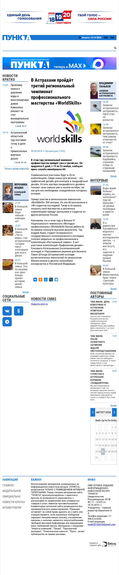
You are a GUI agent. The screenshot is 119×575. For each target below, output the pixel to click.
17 (96, 445)
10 (96, 439)
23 (115, 445)
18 (100, 445)
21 (109, 445)
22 (112, 445)
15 (112, 439)
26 (103, 451)
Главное (8, 485)
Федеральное (11, 491)
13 (106, 439)
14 (109, 439)
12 (103, 439)
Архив (25, 292)
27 (106, 451)
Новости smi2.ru (39, 304)
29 (112, 451)
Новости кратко (13, 502)
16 (115, 439)
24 (96, 451)
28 (109, 451)
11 (100, 439)
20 (106, 445)
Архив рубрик (12, 507)
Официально (11, 496)
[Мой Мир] (46, 279)
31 (96, 457)
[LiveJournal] (51, 279)
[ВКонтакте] (35, 279)
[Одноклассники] (40, 279)
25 (100, 451)
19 (103, 445)
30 (115, 451)
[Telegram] (56, 279)
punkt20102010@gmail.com (101, 524)
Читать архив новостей (16, 168)
